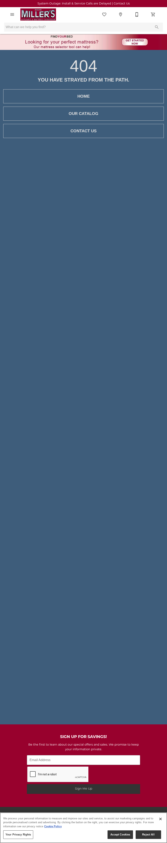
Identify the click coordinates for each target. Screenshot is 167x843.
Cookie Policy (53, 826)
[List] (104, 14)
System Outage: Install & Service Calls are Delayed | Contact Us (83, 3)
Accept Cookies (120, 834)
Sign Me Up (83, 788)
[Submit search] (156, 27)
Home (83, 96)
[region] (83, 827)
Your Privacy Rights (18, 834)
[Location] (120, 14)
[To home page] (38, 14)
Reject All (148, 834)
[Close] (160, 818)
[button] (12, 14)
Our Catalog (83, 113)
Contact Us (83, 131)
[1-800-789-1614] (137, 14)
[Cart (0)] (153, 14)
